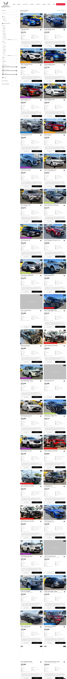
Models (18, 4)
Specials (32, 4)
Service (38, 4)
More (49, 4)
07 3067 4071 (61, 4)
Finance (44, 4)
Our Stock (25, 4)
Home (14, 4)
